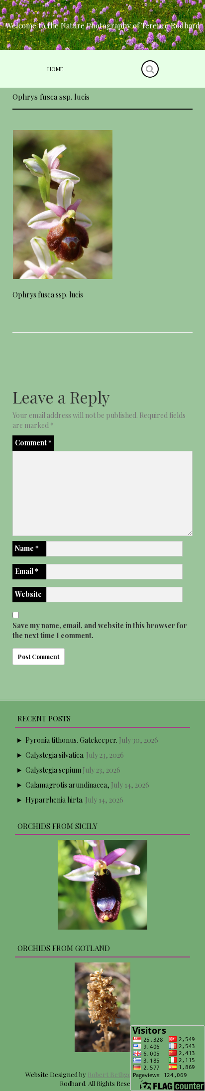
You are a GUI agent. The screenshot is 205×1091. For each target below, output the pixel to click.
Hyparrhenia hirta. (54, 800)
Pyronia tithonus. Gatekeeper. (71, 740)
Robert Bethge (109, 1074)
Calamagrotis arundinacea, (67, 785)
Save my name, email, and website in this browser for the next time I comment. (99, 630)
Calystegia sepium (53, 770)
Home (55, 69)
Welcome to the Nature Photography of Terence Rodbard (102, 25)
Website (28, 594)
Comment (33, 442)
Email (26, 571)
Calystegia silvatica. (55, 755)
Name (27, 548)
